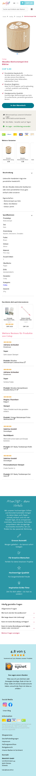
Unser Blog (7, 711)
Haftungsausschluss (9, 744)
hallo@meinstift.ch (8, 770)
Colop (4, 59)
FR (17, 3)
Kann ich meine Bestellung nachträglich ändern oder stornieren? (16, 627)
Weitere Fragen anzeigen (11, 633)
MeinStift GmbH (8, 758)
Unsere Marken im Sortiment (12, 750)
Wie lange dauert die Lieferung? (13, 617)
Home (4, 16)
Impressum (6, 741)
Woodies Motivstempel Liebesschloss (14, 361)
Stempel (18, 16)
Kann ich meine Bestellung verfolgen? (15, 622)
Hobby (11, 16)
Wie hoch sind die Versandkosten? (14, 613)
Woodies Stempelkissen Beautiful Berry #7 (16, 389)
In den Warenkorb (18, 105)
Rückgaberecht (7, 747)
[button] (17, 53)
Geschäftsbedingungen (10, 739)
